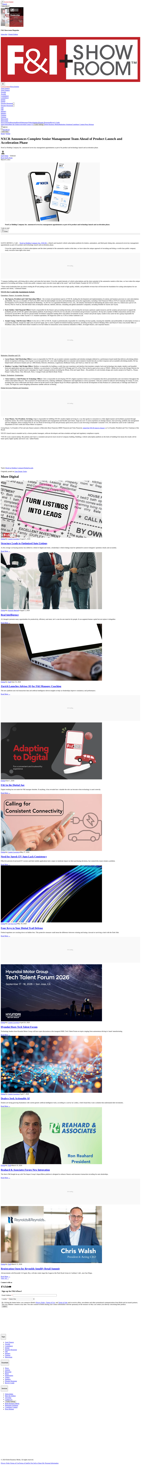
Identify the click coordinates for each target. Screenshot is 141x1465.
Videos (30, 122)
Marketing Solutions (65, 124)
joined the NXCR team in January (94, 428)
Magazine (13, 122)
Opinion (3, 115)
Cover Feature (8, 2)
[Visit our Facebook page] (2, 1287)
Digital (3, 99)
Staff (9, 682)
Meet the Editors (14, 124)
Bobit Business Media (51, 124)
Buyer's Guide (55, 122)
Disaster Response (7, 103)
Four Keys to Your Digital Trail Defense (22, 928)
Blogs (18, 122)
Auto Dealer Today (20, 471)
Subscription (5, 124)
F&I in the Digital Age (12, 785)
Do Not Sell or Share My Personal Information (43, 1463)
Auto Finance (5, 88)
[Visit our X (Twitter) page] (4, 1287)
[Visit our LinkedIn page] (8, 1287)
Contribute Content (78, 124)
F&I (2, 108)
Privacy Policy (5, 1463)
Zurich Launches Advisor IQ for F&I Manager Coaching (31, 686)
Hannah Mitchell (13, 610)
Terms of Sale (23, 1463)
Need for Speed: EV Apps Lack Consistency (24, 856)
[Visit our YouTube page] (10, 1287)
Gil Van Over (12, 924)
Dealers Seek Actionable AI (15, 1098)
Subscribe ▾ (5, 6)
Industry (3, 111)
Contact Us (29, 124)
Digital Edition (13, 34)
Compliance (5, 96)
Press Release (89, 124)
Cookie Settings (39, 124)
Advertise (23, 124)
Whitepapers (24, 122)
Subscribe (4, 34)
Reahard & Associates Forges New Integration (25, 1169)
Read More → (5, 551)
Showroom (4, 119)
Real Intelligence (10, 614)
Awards (3, 92)
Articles (19, 2)
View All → (5, 1278)
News (15, 2)
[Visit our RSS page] (6, 1287)
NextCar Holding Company (15, 468)
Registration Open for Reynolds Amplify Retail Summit (30, 1268)
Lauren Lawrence (14, 539)
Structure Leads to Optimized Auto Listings (24, 543)
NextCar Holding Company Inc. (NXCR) (33, 243)
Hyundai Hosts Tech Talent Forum (19, 1027)
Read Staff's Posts (6, 158)
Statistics (35, 122)
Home (3, 134)
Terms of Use (14, 1463)
